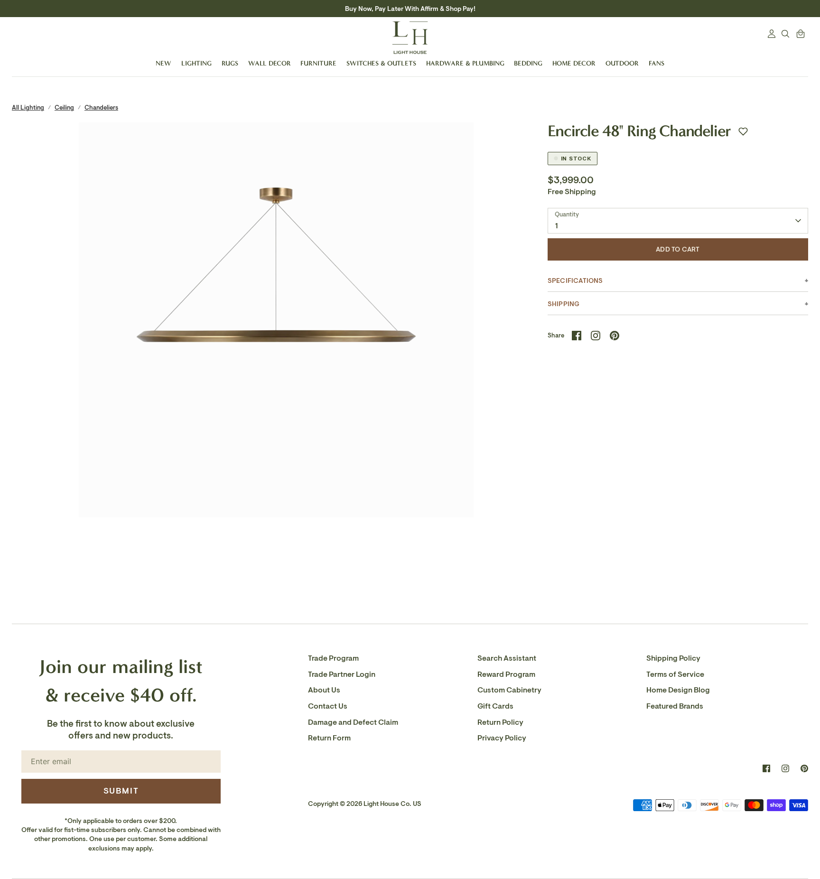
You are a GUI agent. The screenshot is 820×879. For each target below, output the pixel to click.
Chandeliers (101, 107)
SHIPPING (564, 304)
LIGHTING (196, 63)
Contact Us (327, 706)
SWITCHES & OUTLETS (381, 63)
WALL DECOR (269, 63)
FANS (656, 63)
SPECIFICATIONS (575, 280)
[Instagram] (785, 768)
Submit (121, 790)
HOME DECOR (574, 63)
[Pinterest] (804, 768)
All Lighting (28, 107)
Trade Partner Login (341, 674)
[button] (743, 131)
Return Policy (500, 722)
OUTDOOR (622, 63)
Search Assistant (506, 658)
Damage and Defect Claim (353, 722)
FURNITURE (318, 63)
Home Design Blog (678, 690)
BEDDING (528, 63)
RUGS (230, 63)
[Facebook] (766, 768)
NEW (163, 63)
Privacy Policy (501, 738)
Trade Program (333, 658)
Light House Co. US (392, 803)
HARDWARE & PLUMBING (465, 63)
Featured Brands (674, 706)
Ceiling (64, 107)
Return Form (329, 738)
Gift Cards (495, 706)
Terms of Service (675, 674)
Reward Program (506, 674)
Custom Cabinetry (509, 690)
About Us (324, 690)
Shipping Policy (673, 658)
